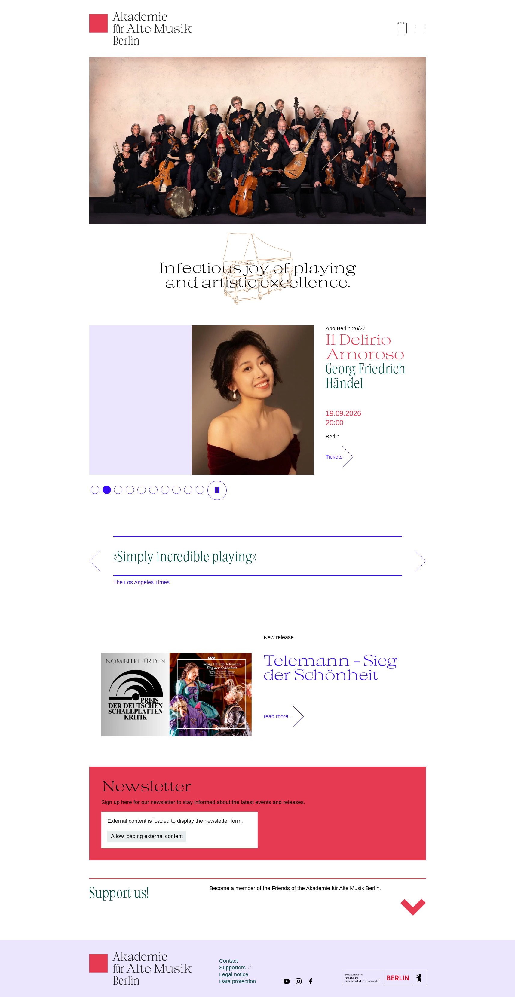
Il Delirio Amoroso (366, 360)
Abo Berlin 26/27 (346, 328)
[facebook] (310, 981)
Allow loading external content (147, 836)
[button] (95, 490)
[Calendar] (402, 28)
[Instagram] (298, 981)
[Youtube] (286, 981)
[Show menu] (421, 29)
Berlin (332, 437)
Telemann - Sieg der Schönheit (330, 667)
